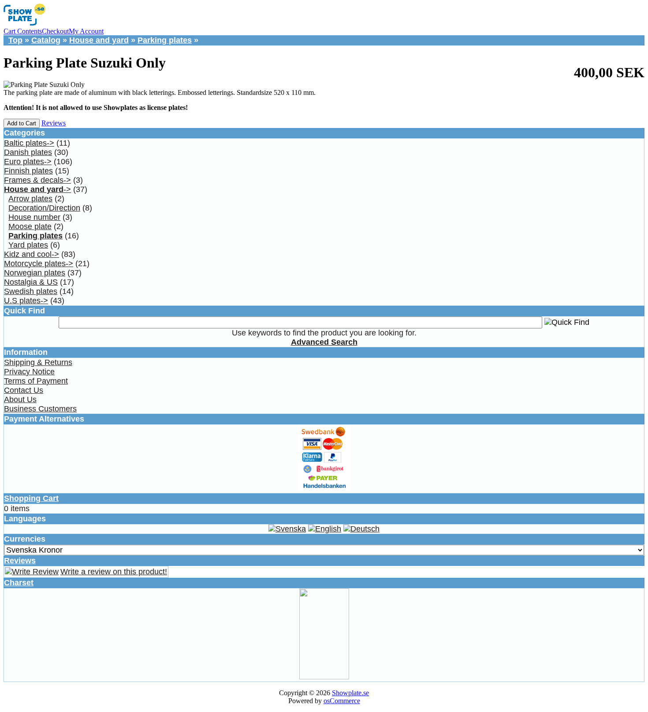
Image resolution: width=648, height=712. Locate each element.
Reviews (53, 123)
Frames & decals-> (37, 180)
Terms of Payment (36, 381)
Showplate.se (350, 693)
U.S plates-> (26, 300)
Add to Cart (21, 123)
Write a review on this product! (113, 571)
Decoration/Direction (44, 207)
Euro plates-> (28, 161)
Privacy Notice (29, 371)
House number (34, 217)
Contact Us (23, 390)
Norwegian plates (34, 272)
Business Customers (40, 408)
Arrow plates (30, 198)
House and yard (99, 40)
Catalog (45, 40)
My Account (86, 31)
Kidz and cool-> (31, 254)
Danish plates (28, 152)
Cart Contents (23, 31)
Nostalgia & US (31, 282)
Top (15, 40)
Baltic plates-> (29, 143)
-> (37, 189)
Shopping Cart (31, 498)
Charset (19, 582)
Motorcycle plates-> (38, 263)
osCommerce (342, 700)
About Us (20, 399)
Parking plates (165, 40)
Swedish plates (30, 291)
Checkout (55, 31)
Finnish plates (28, 170)
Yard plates (28, 245)
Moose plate (30, 226)
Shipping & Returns (38, 362)
